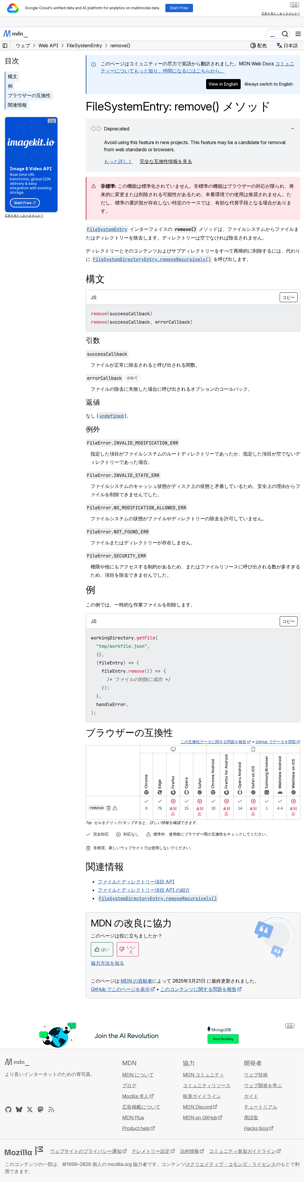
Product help (136, 1128)
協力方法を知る (107, 963)
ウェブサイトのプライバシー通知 (86, 1151)
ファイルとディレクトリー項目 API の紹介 (144, 890)
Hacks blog (256, 1128)
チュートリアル (260, 1107)
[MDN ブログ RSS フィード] (51, 1109)
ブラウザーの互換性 (29, 95)
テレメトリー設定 (151, 1151)
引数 (93, 340)
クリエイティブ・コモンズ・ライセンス (233, 1164)
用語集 (251, 1117)
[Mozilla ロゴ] (24, 1150)
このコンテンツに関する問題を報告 (198, 989)
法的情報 (189, 1151)
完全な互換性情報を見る (166, 161)
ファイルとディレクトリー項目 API (136, 882)
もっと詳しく (118, 161)
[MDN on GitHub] (8, 1109)
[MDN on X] (29, 1109)
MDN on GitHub (200, 1117)
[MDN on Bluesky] (19, 1109)
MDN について (138, 1075)
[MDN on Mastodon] (40, 1109)
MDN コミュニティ (203, 1075)
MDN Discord (197, 1107)
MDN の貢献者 (136, 981)
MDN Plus (133, 1117)
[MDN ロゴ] (17, 1062)
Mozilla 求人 (135, 1096)
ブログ (129, 1085)
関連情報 (17, 105)
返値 (93, 402)
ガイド (251, 1096)
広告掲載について (141, 1107)
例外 (93, 429)
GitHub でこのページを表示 (120, 989)
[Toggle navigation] (298, 34)
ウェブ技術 (256, 1075)
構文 (12, 76)
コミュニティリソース (207, 1085)
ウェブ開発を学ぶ (263, 1085)
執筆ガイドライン (202, 1096)
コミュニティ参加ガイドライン (242, 1151)
